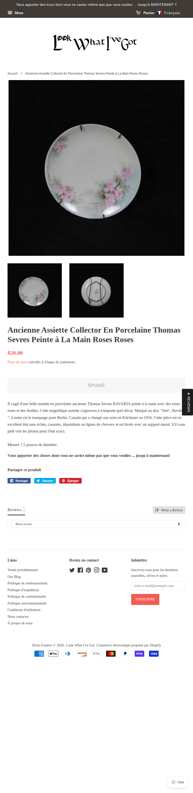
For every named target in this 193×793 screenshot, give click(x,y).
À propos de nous (20, 623)
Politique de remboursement (27, 583)
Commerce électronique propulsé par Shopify (128, 645)
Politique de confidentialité (27, 596)
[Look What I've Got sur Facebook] (80, 571)
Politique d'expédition (23, 590)
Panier (148, 13)
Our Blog (14, 577)
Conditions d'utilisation (24, 610)
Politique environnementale (27, 603)
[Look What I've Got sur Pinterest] (88, 571)
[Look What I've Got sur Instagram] (96, 571)
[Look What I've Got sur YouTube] (105, 571)
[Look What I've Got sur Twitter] (72, 571)
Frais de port (17, 362)
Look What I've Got (80, 645)
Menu (18, 13)
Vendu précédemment (23, 570)
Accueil (13, 73)
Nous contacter (18, 617)
